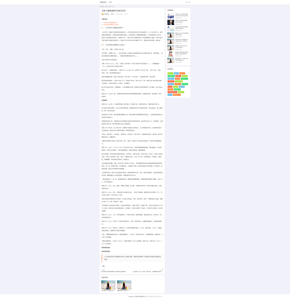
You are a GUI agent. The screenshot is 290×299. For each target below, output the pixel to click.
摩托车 (170, 84)
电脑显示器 (177, 94)
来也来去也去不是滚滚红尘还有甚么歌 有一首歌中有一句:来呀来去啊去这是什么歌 (181, 41)
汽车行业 (184, 78)
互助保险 (171, 81)
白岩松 (182, 73)
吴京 (170, 86)
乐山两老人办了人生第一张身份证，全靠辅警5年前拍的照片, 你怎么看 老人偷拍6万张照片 (157, 271)
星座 (176, 86)
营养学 (184, 84)
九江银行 (177, 84)
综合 (109, 6)
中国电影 (171, 76)
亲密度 (178, 76)
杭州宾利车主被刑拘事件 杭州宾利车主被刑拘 (113, 271)
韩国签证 (177, 89)
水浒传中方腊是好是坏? (110, 22)
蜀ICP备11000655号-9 (156, 296)
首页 (110, 2)
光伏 (170, 94)
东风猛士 (171, 78)
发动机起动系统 (172, 92)
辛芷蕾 (170, 89)
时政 (170, 73)
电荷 (176, 73)
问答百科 (103, 2)
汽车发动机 (179, 81)
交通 (182, 86)
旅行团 (181, 92)
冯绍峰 (184, 76)
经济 (178, 78)
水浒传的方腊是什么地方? (111, 24)
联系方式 (147, 296)
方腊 (103, 266)
